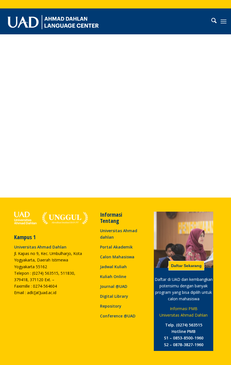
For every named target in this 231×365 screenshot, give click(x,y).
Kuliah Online (113, 276)
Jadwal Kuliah (113, 266)
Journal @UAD (113, 286)
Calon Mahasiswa (117, 256)
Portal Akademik (116, 247)
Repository (110, 306)
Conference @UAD (118, 316)
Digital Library (114, 296)
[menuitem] (211, 21)
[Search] (211, 21)
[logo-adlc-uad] (53, 21)
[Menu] (223, 21)
